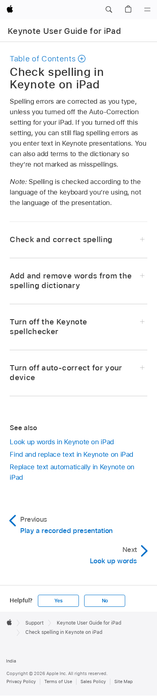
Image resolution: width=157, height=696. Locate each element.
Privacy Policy (21, 681)
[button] (108, 9)
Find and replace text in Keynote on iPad (71, 454)
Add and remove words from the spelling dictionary (71, 280)
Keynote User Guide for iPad (64, 31)
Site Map (123, 681)
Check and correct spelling (61, 239)
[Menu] (147, 9)
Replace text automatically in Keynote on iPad (72, 472)
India (11, 661)
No (105, 601)
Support (34, 623)
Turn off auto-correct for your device (66, 372)
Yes (58, 601)
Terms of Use (58, 681)
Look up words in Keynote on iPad (62, 442)
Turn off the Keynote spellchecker (48, 326)
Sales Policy (93, 681)
